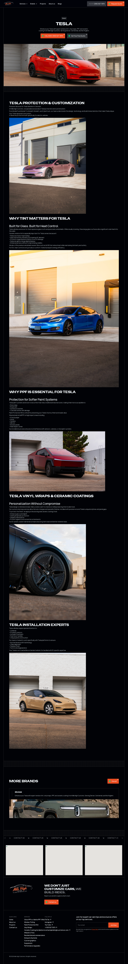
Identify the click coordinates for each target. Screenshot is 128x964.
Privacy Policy (95, 929)
